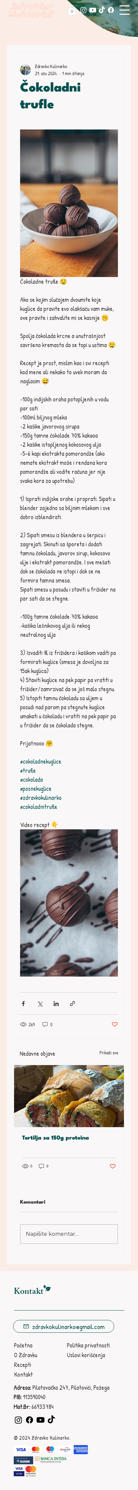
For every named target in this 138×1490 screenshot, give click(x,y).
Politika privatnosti (88, 1345)
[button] (72, 9)
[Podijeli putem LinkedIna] (56, 1003)
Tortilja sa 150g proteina (55, 1138)
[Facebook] (111, 10)
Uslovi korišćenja (86, 1355)
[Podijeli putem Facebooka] (23, 1003)
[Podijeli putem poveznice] (72, 1003)
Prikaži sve (108, 1052)
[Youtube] (93, 10)
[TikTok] (102, 10)
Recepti (22, 1365)
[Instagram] (83, 10)
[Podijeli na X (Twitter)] (40, 1003)
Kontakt (23, 1374)
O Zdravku (25, 1355)
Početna (23, 1345)
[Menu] (125, 10)
